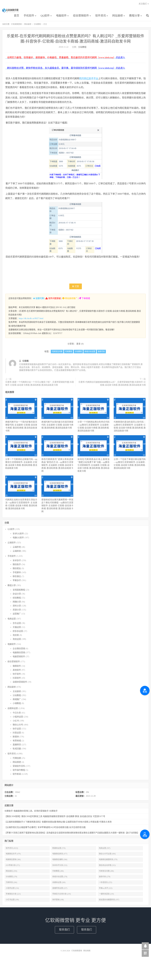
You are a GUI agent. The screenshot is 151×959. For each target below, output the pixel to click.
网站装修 (117, 15)
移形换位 (17, 576)
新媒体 (16, 737)
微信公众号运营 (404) (107, 854)
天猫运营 (17, 627)
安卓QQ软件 (18, 533)
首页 (16, 15)
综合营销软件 (81, 15)
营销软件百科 (19, 766)
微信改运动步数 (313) (107, 865)
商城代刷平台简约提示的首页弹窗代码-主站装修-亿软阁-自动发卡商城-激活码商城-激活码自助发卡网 (57, 425)
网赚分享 (17, 602)
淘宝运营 (17, 639)
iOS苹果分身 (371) (13, 865)
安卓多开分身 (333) (59, 865)
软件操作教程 (19, 770)
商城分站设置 (89, 352)
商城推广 (17, 699)
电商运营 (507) (104, 848)
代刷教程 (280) (58, 871)
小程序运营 (18, 717)
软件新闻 (17, 774)
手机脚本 (17, 572)
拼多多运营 (18, 631)
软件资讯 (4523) (12, 848)
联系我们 (64, 929)
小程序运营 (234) (12, 888)
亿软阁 (25, 361)
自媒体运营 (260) (58, 882)
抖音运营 (17, 733)
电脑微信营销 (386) (13, 859)
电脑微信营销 (19, 652)
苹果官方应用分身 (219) (61, 894)
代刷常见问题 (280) (106, 871)
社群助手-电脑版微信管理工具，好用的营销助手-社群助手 (31, 811)
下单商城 (85, 298)
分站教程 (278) (11, 877)
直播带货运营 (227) (59, 888)
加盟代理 (39, 298)
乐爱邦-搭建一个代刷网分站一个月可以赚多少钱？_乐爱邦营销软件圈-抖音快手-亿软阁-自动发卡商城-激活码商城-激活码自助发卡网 (39, 383)
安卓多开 (17, 560)
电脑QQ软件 (18, 537)
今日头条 (17, 713)
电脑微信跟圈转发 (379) (108, 859)
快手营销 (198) (58, 900)
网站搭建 (17, 762)
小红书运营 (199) (12, 900)
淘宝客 (16, 635)
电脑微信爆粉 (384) (59, 859)
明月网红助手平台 (88, 78)
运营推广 (17, 614)
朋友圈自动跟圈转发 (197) (109, 900)
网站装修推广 (70, 298)
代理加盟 (17, 758)
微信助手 (17, 564)
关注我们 (143, 4)
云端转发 (17, 551)
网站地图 (86, 951)
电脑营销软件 (19, 656)
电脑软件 (61, 15)
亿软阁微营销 (10, 10)
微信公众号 (18, 725)
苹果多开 (17, 580)
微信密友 (17, 568)
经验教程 (17, 598)
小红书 (16, 721)
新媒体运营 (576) (58, 848)
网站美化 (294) (11, 871)
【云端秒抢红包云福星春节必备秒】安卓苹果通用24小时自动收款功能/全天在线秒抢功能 (45, 827)
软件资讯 (100, 15)
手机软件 (29, 15)
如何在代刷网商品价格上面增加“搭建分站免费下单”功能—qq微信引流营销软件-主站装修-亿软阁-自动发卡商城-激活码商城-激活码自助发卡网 (93, 465)
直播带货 (17, 745)
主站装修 (17, 691)
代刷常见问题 (57, 352)
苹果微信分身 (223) (13, 894)
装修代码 (101, 352)
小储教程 (17, 703)
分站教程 (37, 24)
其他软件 (17, 670)
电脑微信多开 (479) (13, 854)
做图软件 (17, 666)
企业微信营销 (19, 648)
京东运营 (17, 623)
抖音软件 (17, 678)
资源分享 (17, 610)
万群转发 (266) (11, 882)
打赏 (76, 286)
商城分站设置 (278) (59, 877)
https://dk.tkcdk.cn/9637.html (31, 318)
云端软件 (12, 542)
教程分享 (134, 15)
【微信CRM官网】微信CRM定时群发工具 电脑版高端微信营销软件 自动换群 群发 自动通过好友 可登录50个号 (55, 816)
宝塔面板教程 (19, 590)
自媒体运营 (13, 708)
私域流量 (17, 749)
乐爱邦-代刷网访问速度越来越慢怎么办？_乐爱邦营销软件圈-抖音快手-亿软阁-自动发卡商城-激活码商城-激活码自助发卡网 (112, 383)
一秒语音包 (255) (105, 882)
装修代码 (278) (104, 877)
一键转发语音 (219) (106, 894)
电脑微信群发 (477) (59, 854)
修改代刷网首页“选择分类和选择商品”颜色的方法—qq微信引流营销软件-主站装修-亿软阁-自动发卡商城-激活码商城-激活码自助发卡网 (57, 465)
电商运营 (12, 619)
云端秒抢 (17, 547)
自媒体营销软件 (20, 682)
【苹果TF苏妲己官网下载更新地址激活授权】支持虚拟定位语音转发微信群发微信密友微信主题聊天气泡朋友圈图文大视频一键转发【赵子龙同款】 (72, 833)
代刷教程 (68, 352)
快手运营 (17, 729)
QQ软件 (45, 15)
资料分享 (17, 606)
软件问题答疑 (54, 298)
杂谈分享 (17, 594)
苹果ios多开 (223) (105, 888)
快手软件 (17, 674)
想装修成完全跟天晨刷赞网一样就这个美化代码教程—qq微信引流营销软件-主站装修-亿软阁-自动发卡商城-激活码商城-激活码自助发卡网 (57, 506)
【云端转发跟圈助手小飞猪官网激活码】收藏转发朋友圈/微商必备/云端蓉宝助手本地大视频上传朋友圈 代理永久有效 (58, 822)
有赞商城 (17, 741)
